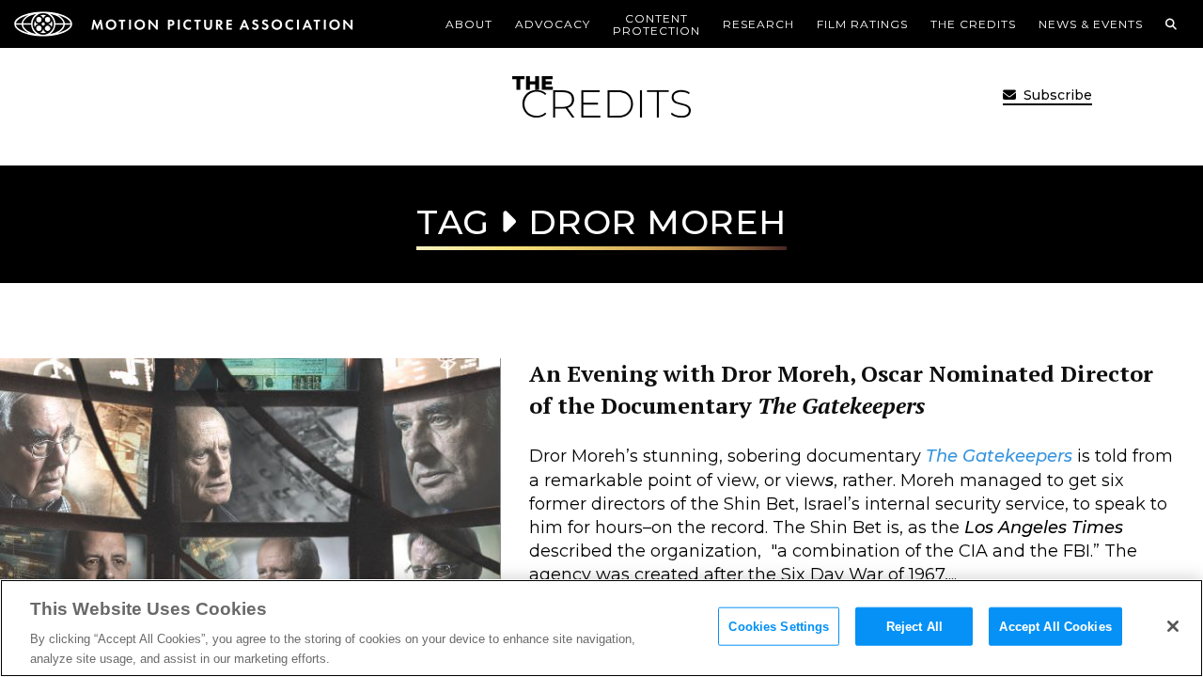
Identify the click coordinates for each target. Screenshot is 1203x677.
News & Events (1091, 24)
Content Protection (656, 24)
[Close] (1173, 626)
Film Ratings (862, 24)
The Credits (973, 24)
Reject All (914, 627)
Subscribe (1056, 95)
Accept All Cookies (1055, 627)
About (468, 24)
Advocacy (552, 24)
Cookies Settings (778, 627)
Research (758, 24)
